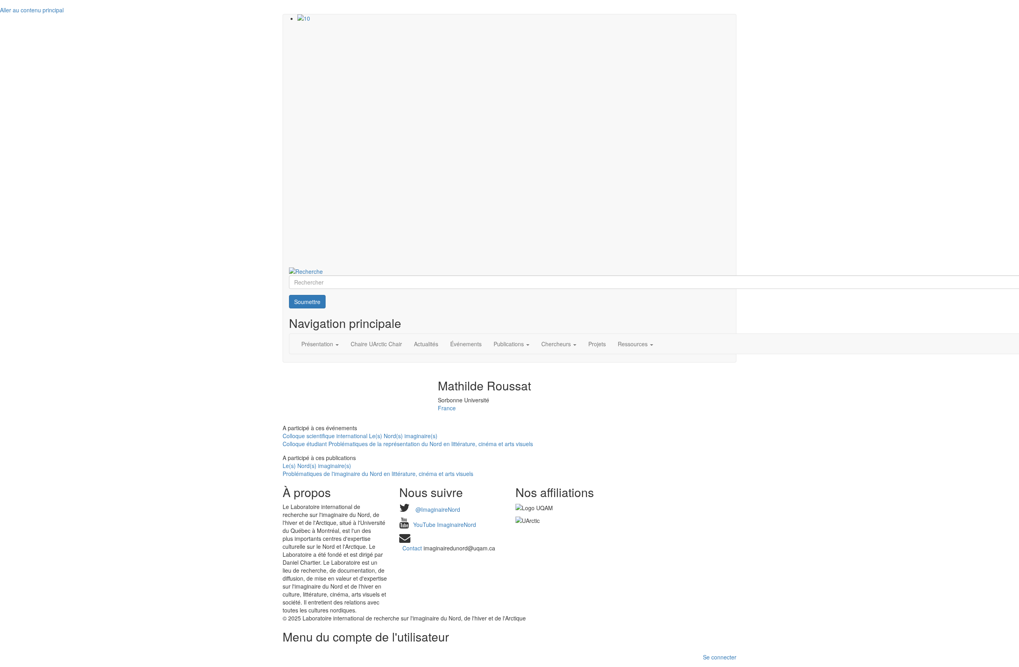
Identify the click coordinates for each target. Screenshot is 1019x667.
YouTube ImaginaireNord (444, 525)
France (447, 408)
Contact (412, 548)
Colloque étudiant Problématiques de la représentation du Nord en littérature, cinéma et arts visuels (408, 444)
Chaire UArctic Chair (376, 344)
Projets (597, 344)
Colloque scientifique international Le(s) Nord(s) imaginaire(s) (360, 436)
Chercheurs (556, 344)
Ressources (633, 344)
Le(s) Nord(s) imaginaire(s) (317, 466)
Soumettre (307, 302)
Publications (509, 344)
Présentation (318, 344)
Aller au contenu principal (32, 10)
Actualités (426, 344)
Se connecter (719, 657)
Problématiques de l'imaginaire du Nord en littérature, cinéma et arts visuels (378, 474)
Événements (466, 344)
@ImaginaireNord (438, 509)
